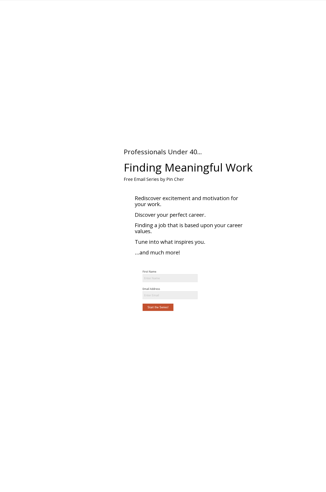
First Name (149, 271)
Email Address (151, 289)
